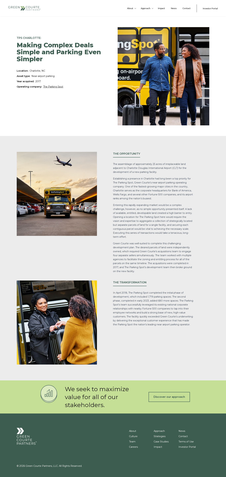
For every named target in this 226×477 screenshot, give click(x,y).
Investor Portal (210, 8)
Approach (145, 8)
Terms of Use (186, 441)
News (174, 8)
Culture (133, 436)
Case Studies (161, 441)
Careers (133, 446)
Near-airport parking (43, 76)
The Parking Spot (53, 86)
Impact (161, 8)
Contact (186, 8)
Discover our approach (169, 396)
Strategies (159, 436)
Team (132, 441)
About (130, 8)
